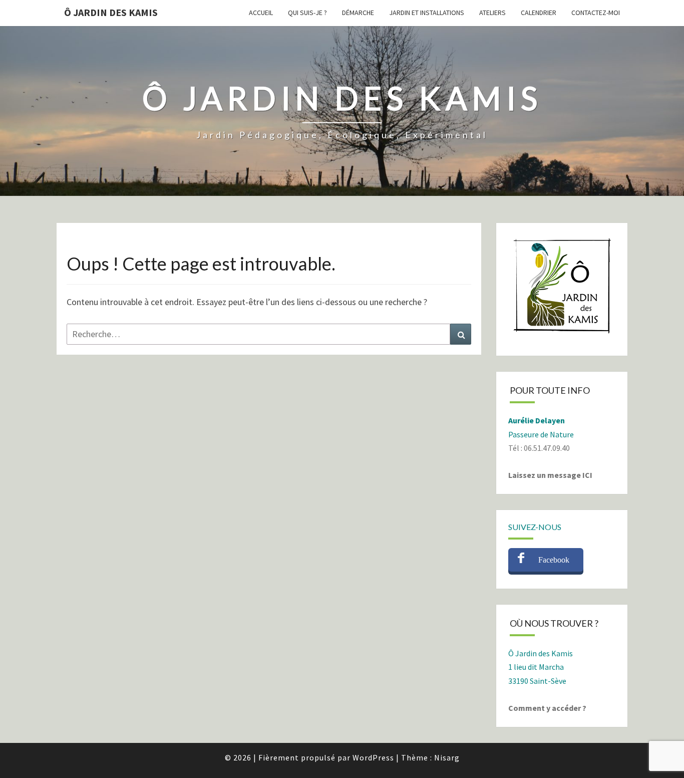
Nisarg (447, 757)
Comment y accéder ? (547, 708)
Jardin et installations (426, 12)
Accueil (261, 12)
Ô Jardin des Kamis (111, 12)
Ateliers (492, 12)
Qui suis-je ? (307, 12)
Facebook (553, 560)
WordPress (373, 757)
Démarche (358, 12)
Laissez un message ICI (550, 475)
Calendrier (538, 12)
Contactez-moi (595, 12)
